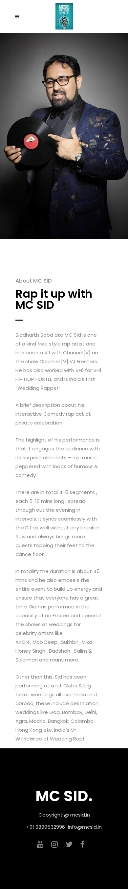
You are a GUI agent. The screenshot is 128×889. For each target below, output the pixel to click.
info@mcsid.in (85, 826)
